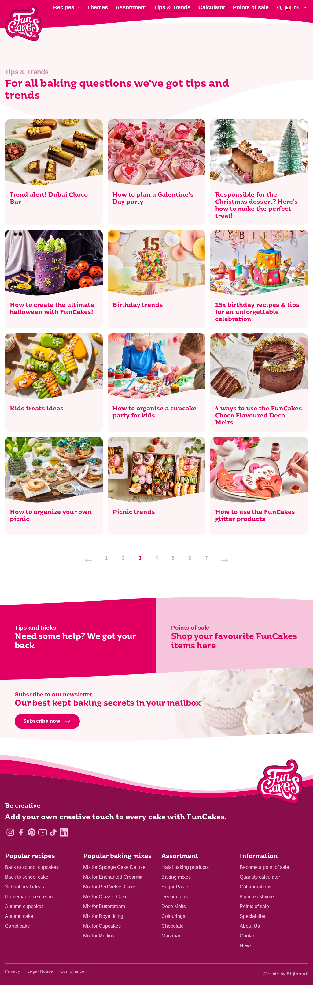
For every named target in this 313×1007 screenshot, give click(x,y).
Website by (285, 973)
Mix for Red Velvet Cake (109, 886)
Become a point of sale (264, 867)
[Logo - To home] (280, 783)
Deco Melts (173, 906)
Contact (248, 935)
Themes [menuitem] (97, 7)
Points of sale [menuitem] (251, 7)
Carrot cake (17, 926)
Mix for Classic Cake (105, 896)
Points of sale (254, 906)
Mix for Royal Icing (103, 916)
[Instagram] (10, 832)
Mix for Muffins (98, 935)
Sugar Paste (174, 886)
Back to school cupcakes (32, 867)
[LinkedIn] (64, 832)
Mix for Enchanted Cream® (112, 877)
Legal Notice (40, 971)
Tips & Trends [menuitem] (172, 7)
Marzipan (171, 935)
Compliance (72, 971)
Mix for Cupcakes (102, 926)
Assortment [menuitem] (131, 7)
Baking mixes (176, 877)
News (246, 945)
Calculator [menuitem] (211, 7)
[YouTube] (42, 832)
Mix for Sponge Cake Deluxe (114, 867)
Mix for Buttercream (104, 906)
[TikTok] (53, 832)
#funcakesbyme (257, 896)
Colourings (173, 916)
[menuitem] (296, 8)
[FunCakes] (23, 23)
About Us (250, 926)
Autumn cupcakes (24, 906)
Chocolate (172, 926)
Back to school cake (26, 877)
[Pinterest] (31, 832)
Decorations (174, 896)
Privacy (12, 971)
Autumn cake (19, 916)
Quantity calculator (260, 877)
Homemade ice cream (29, 896)
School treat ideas (24, 886)
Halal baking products (185, 867)
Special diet (252, 916)
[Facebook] (21, 832)
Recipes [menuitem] (63, 7)
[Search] (279, 8)
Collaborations (255, 886)
